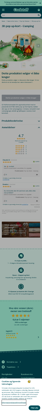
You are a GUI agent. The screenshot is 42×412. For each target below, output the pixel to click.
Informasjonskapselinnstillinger (14, 402)
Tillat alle (34, 408)
